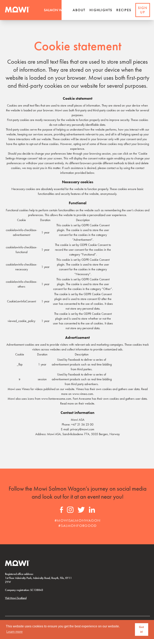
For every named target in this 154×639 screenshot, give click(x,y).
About (79, 10)
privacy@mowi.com (82, 429)
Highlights (100, 10)
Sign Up (142, 9)
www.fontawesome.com (56, 398)
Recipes (123, 10)
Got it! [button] (141, 629)
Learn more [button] (14, 631)
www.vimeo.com (82, 394)
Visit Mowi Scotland (15, 598)
